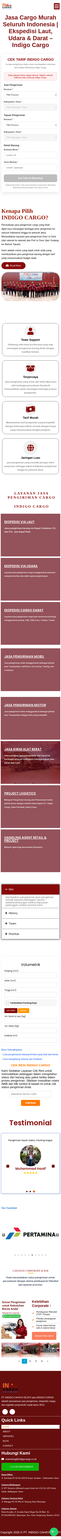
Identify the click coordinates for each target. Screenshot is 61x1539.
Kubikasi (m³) (10, 1035)
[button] (27, 1191)
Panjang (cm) (11, 971)
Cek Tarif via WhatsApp (30, 178)
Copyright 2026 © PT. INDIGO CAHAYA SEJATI (30, 1532)
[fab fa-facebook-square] (5, 1411)
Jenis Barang (11, 162)
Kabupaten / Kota (13, 102)
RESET (23, 1010)
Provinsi (8, 89)
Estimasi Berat (11, 149)
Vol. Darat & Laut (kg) (15, 1016)
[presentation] (7, 1166)
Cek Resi (30, 1102)
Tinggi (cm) (10, 990)
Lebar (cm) (10, 980)
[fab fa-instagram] (12, 1411)
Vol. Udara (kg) (11, 1026)
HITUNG (11, 1010)
